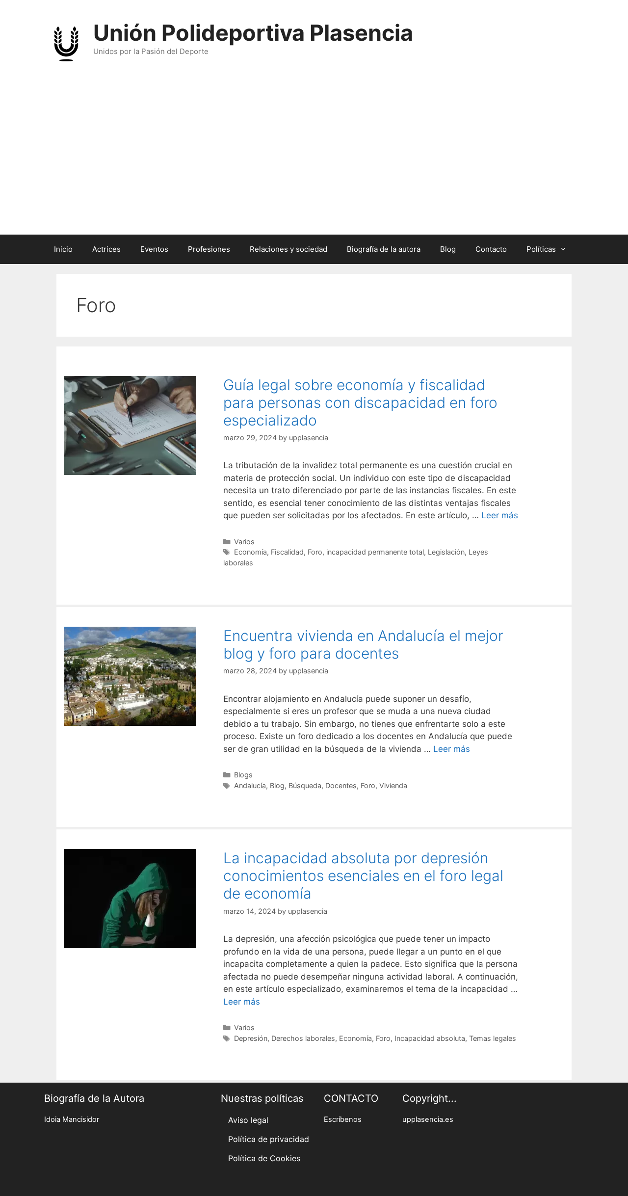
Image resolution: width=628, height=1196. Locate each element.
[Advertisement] (314, 161)
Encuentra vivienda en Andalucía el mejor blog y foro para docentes (363, 644)
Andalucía (250, 785)
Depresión (250, 1038)
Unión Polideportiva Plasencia (253, 32)
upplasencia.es (427, 1119)
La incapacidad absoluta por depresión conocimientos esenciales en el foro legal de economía (363, 875)
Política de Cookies (264, 1158)
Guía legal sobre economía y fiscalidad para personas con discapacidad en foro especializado (360, 402)
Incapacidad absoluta (429, 1038)
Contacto (491, 249)
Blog (448, 249)
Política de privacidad (268, 1139)
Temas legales (492, 1038)
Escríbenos (343, 1119)
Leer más (499, 515)
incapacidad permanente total (375, 552)
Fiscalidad (287, 552)
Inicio (63, 249)
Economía (250, 552)
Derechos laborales (303, 1038)
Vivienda (393, 785)
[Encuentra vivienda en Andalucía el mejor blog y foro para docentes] (130, 723)
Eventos (154, 249)
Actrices (106, 249)
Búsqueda (304, 785)
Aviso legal (248, 1120)
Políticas (541, 249)
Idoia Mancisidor (71, 1119)
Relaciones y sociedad (288, 249)
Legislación (446, 552)
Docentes (341, 785)
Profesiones (209, 249)
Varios (244, 541)
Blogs (243, 775)
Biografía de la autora (383, 249)
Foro (315, 552)
